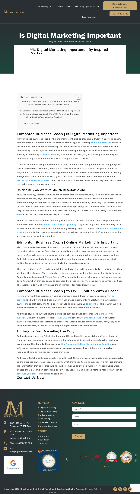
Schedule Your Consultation (119, 6)
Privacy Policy (92, 489)
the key (62, 273)
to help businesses (101, 142)
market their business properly (60, 224)
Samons (91, 251)
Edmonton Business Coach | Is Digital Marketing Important (50, 101)
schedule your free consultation (33, 373)
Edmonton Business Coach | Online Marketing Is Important (51, 111)
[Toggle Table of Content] (77, 97)
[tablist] (104, 467)
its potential (91, 304)
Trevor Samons (53, 277)
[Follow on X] (120, 489)
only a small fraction (93, 317)
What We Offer (63, 6)
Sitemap (52, 492)
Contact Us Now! (31, 123)
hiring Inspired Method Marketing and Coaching (86, 344)
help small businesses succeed (33, 180)
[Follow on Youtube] (130, 489)
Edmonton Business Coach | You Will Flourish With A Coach (51, 114)
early (19, 214)
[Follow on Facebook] (115, 489)
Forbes (46, 154)
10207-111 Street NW (19, 423)
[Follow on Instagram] (125, 489)
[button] (66, 458)
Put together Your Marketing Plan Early (45, 117)
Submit (79, 436)
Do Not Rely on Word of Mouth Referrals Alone (48, 104)
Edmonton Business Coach (77, 41)
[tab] (104, 466)
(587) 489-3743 (120, 13)
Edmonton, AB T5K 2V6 (20, 426)
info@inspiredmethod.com (21, 451)
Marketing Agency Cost (85, 6)
